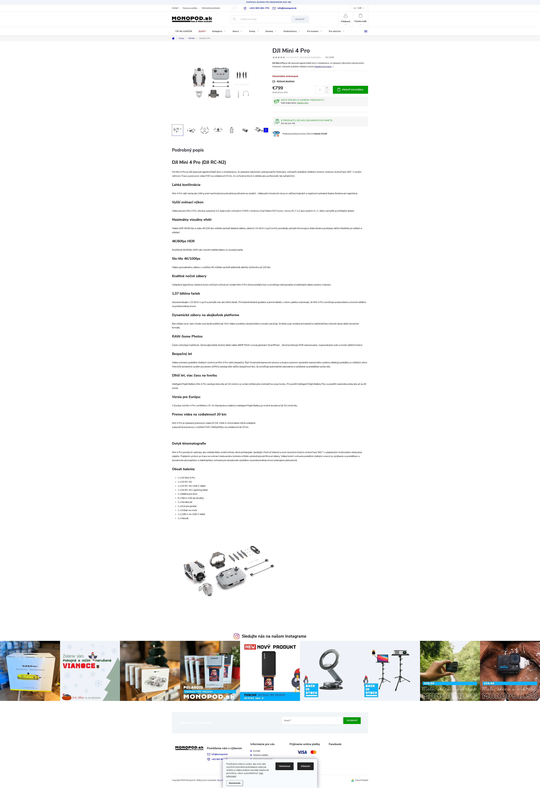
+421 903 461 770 (219, 759)
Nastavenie (234, 783)
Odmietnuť (284, 766)
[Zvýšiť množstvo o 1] (327, 88)
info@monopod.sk (219, 754)
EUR (360, 8)
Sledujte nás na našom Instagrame (274, 636)
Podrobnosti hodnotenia (310, 57)
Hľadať (300, 19)
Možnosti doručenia (285, 81)
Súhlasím (305, 766)
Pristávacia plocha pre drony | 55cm (305, 134)
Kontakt (175, 8)
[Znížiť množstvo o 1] (327, 92)
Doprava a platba (190, 8)
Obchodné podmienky (211, 8)
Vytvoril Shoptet (361, 780)
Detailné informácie (323, 66)
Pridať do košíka (353, 89)
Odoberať (352, 720)
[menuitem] (183, 31)
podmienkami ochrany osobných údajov (324, 727)
